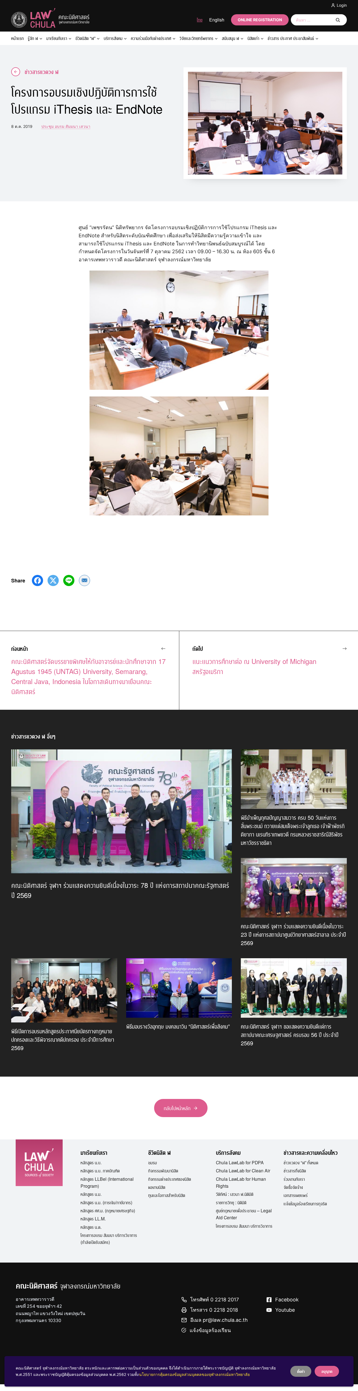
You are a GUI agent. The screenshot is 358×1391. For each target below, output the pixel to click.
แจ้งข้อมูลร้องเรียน (210, 1330)
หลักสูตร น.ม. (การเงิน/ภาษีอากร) (106, 1202)
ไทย (199, 19)
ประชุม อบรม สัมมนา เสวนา (65, 126)
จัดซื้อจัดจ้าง (293, 1187)
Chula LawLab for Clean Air (243, 1170)
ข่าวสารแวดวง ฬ (42, 72)
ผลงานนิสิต (156, 1187)
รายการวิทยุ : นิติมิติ (231, 1202)
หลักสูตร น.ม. (91, 1194)
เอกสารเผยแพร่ (296, 1195)
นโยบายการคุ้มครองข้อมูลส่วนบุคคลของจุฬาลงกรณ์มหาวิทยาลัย (194, 1374)
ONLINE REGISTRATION (260, 19)
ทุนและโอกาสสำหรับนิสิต (166, 1195)
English (216, 19)
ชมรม (152, 1162)
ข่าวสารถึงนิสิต (295, 1170)
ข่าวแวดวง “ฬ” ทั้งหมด (301, 1162)
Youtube (285, 1310)
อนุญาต (326, 1371)
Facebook (287, 1299)
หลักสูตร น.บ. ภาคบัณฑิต (100, 1170)
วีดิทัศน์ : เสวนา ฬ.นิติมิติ (234, 1194)
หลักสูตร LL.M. (93, 1218)
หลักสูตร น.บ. (91, 1162)
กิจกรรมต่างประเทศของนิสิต (169, 1179)
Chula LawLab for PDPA (240, 1162)
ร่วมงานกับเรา (294, 1179)
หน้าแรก (17, 38)
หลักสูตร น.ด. (91, 1227)
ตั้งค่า (301, 1371)
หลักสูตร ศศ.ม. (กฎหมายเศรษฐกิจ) (108, 1210)
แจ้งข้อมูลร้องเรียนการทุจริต (305, 1203)
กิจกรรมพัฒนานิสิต (163, 1170)
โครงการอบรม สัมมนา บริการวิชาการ (244, 1226)
